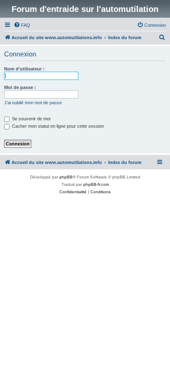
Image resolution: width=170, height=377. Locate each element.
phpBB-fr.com (96, 184)
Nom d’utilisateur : (24, 68)
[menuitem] (22, 25)
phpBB (66, 177)
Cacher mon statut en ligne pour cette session (57, 126)
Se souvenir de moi (30, 118)
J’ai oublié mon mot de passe (33, 102)
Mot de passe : (20, 87)
